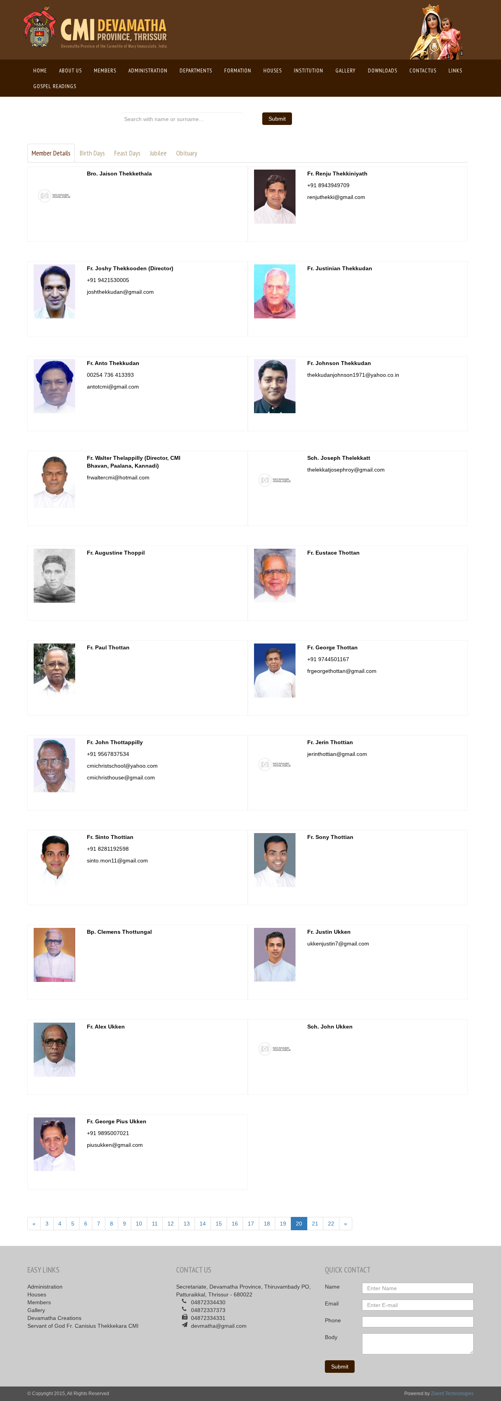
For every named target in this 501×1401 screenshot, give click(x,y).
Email (332, 1303)
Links (455, 70)
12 (171, 1223)
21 (315, 1223)
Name (332, 1286)
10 (139, 1223)
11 (155, 1223)
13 (187, 1223)
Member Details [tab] (51, 152)
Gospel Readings (54, 86)
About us (70, 70)
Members (105, 70)
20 (299, 1223)
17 (251, 1223)
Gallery (345, 70)
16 (235, 1223)
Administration (148, 70)
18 (267, 1223)
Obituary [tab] (186, 152)
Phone (333, 1320)
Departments (196, 70)
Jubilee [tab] (158, 152)
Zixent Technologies (452, 1393)
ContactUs (422, 70)
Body (331, 1337)
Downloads (382, 70)
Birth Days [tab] (92, 152)
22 (331, 1223)
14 (203, 1223)
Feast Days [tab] (127, 152)
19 (283, 1223)
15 (219, 1223)
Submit (277, 119)
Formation (237, 70)
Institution (308, 70)
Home (42, 70)
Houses (272, 70)
